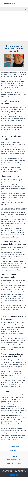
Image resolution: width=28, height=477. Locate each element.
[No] (26, 472)
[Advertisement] (14, 26)
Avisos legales (14, 456)
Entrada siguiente (14, 450)
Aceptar (12, 475)
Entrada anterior (14, 446)
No (17, 475)
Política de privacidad (14, 460)
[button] (25, 9)
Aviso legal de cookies (14, 463)
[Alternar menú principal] (25, 3)
